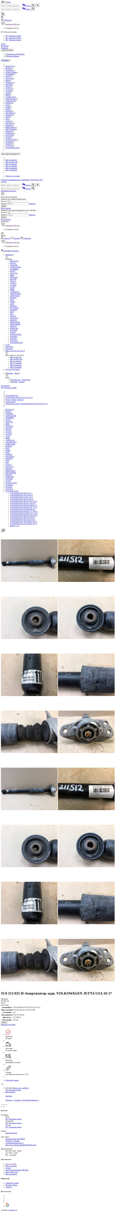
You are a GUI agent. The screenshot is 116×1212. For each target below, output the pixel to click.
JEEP (7, 117)
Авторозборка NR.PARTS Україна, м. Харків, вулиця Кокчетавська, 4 (15, 1141)
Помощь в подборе (8, 1025)
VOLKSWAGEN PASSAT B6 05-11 (23, 505)
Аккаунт (8, 1187)
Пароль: (4, 204)
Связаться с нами (12, 1183)
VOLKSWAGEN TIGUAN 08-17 (22, 518)
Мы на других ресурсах (14, 351)
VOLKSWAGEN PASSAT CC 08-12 (23, 511)
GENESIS (9, 70)
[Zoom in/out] (6, 1104)
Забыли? (32, 204)
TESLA (8, 87)
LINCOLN (9, 123)
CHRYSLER (10, 101)
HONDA (9, 111)
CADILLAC (10, 97)
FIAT (7, 105)
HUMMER (9, 74)
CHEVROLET (11, 99)
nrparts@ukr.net (11, 1133)
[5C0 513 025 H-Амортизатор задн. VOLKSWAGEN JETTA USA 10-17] (29, 588)
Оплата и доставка (12, 176)
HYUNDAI (10, 113)
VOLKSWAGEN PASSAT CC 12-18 (23, 514)
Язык (16, 373)
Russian (16, 56)
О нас (3, 44)
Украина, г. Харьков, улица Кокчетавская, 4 (22, 1100)
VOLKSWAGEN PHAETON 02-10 (23, 516)
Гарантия (4, 48)
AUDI (8, 93)
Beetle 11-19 (14, 526)
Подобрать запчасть (8, 191)
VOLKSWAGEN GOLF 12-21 (21, 497)
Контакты (4, 46)
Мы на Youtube (11, 166)
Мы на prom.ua (11, 164)
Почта (3, 201)
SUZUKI (9, 144)
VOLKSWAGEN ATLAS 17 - (21, 493)
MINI (7, 81)
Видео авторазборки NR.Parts (16, 1170)
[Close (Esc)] (2, 1104)
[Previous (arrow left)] (2, 1106)
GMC (7, 109)
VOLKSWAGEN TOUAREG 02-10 (23, 522)
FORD (8, 107)
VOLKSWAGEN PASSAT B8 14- (22, 509)
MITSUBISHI (10, 129)
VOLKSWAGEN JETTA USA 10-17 (19, 398)
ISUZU (8, 76)
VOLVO (8, 89)
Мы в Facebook (11, 170)
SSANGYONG (11, 140)
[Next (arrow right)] (4, 1106)
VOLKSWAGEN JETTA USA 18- (22, 503)
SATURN (9, 136)
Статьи (8, 1168)
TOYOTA (9, 146)
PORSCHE (9, 133)
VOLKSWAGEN (12, 148)
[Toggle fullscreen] (4, 1104)
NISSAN (9, 131)
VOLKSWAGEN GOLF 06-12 (21, 495)
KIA (7, 119)
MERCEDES (10, 127)
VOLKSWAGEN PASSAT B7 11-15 (23, 507)
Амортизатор (10, 402)
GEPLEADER (11, 72)
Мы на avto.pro (11, 160)
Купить (4, 1022)
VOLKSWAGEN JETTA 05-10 (21, 499)
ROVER (8, 85)
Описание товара (12, 1080)
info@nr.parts (10, 1092)
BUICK (8, 68)
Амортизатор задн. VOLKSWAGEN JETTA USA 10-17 (26, 404)
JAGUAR (9, 78)
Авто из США (10, 1164)
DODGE (8, 103)
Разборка (5, 60)
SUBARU (9, 142)
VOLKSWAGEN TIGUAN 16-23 (22, 520)
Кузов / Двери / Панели (14, 400)
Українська (20, 54)
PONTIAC (9, 83)
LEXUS (8, 121)
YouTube (8, 1096)
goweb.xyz (13, 1210)
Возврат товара (11, 1185)
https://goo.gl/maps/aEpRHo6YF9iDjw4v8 (20, 1145)
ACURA (8, 91)
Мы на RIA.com (11, 162)
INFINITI (9, 115)
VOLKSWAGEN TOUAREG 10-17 (23, 524)
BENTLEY (9, 66)
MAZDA (9, 125)
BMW (7, 95)
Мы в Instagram (11, 168)
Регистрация (6, 208)
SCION (8, 138)
